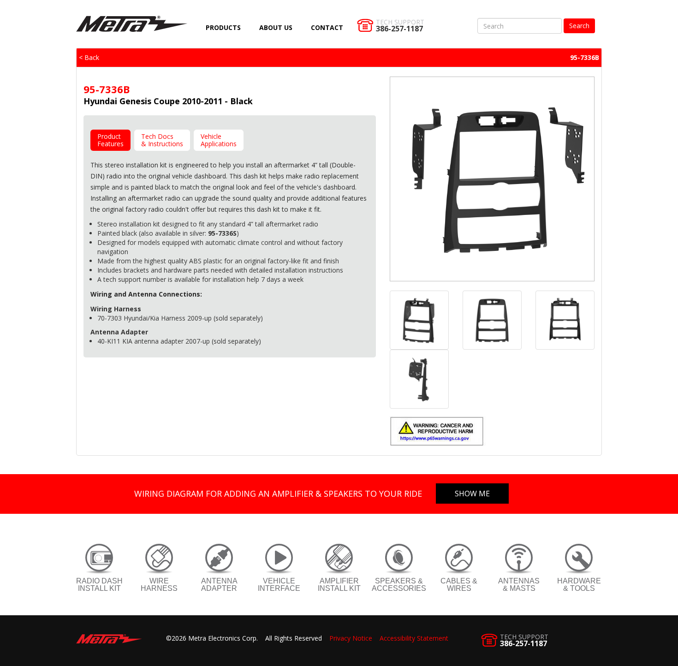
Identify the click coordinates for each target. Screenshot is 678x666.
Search (579, 25)
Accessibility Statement (414, 638)
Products (223, 27)
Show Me (472, 493)
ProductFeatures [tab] (110, 140)
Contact (327, 27)
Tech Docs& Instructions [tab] (162, 140)
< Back (89, 57)
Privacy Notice (350, 638)
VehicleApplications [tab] (219, 140)
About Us (275, 27)
